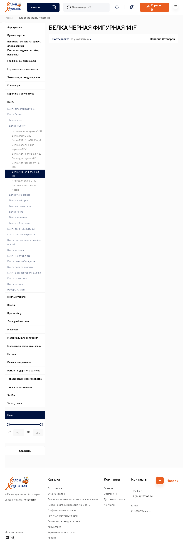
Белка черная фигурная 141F (25, 173)
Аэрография (55, 488)
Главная (9, 17)
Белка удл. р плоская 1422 (26, 153)
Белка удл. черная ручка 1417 (25, 165)
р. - (8, 433)
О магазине (110, 493)
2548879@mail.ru (141, 510)
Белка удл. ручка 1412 (24, 158)
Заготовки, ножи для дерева (64, 521)
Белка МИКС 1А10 (21, 135)
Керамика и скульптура (61, 532)
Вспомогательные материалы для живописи (73, 499)
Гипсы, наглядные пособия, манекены (69, 504)
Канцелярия (54, 526)
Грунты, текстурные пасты (63, 515)
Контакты (109, 504)
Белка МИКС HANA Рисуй (26, 140)
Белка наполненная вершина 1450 (23, 146)
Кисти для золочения (24, 185)
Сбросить (25, 451)
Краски (52, 537)
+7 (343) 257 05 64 (142, 496)
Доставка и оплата (114, 499)
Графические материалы (62, 510)
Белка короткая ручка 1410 (27, 130)
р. (28, 433)
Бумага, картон (56, 493)
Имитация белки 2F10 (24, 180)
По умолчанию (79, 39)
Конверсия (30, 499)
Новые (15, 189)
